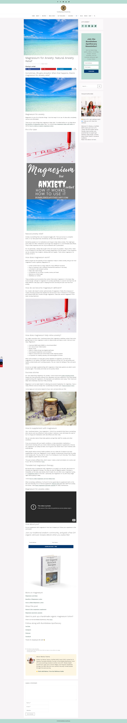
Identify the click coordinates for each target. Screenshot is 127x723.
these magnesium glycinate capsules (45, 485)
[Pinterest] (63, 2)
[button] (94, 709)
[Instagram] (60, 2)
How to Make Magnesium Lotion (34, 602)
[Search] (99, 86)
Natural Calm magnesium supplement (35, 609)
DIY (76, 15)
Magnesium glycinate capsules (33, 612)
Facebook (28, 636)
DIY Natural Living (30, 649)
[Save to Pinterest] (1, 366)
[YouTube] (66, 2)
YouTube (27, 626)
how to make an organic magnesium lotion (41, 126)
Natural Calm (55, 483)
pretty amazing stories (68, 375)
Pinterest (27, 633)
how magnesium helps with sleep (63, 124)
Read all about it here (68, 385)
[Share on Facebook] (1, 360)
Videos (85, 15)
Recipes (44, 15)
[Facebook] (58, 2)
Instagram (28, 629)
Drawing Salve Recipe (31, 651)
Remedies (37, 649)
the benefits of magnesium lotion (34, 124)
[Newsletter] (69, 2)
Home (33, 15)
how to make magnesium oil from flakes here (42, 478)
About (37, 15)
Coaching (70, 15)
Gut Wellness (61, 15)
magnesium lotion (33, 473)
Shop (90, 15)
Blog (81, 15)
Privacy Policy (118, 716)
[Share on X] (1, 363)
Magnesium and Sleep (31, 595)
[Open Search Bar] (94, 16)
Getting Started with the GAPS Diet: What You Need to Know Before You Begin (43, 650)
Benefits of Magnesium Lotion (33, 599)
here (43, 461)
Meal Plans (52, 15)
